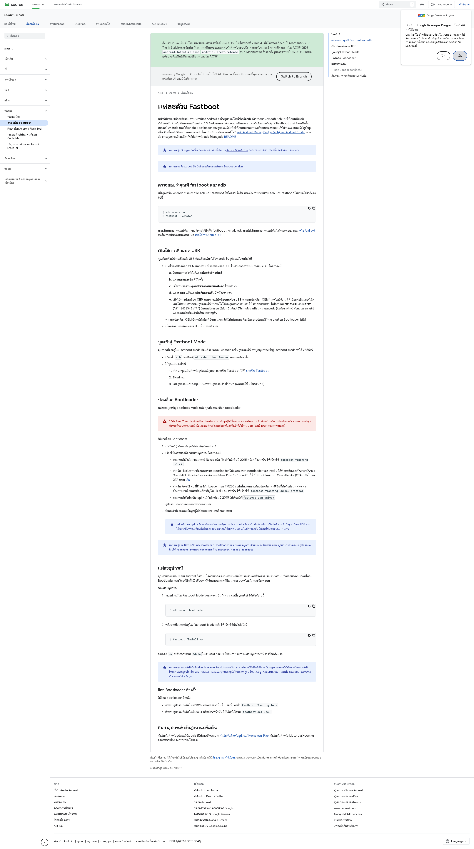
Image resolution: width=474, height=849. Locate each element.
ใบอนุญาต (105, 841)
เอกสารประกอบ (14, 15)
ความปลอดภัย (57, 24)
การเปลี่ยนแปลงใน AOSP (202, 56)
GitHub (58, 825)
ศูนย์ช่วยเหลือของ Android (348, 790)
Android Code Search (68, 4)
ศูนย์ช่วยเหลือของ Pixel (346, 796)
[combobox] (397, 4)
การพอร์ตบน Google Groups (210, 825)
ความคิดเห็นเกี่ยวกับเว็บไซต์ (150, 841)
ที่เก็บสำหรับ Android (66, 790)
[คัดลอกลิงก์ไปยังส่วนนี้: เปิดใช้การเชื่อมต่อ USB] (203, 251)
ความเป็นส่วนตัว (123, 841)
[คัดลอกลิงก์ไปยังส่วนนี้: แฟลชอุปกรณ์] (186, 568)
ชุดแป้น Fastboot (257, 371)
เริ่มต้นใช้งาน (32, 24)
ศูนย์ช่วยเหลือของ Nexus (347, 802)
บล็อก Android (202, 802)
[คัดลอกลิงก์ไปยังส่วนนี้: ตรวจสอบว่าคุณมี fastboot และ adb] (229, 185)
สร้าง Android (306, 231)
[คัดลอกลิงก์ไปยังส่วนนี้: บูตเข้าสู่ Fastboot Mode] (209, 342)
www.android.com (345, 808)
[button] (22, 59)
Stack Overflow (343, 820)
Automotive (159, 24)
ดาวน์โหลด (60, 802)
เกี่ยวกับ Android (64, 841)
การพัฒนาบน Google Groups (210, 820)
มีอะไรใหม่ (10, 24)
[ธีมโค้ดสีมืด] (309, 208)
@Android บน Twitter (206, 790)
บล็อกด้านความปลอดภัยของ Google (213, 808)
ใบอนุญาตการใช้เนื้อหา (224, 757)
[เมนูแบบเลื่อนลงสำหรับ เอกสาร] (45, 4)
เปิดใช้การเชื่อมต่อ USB (208, 235)
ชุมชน (80, 841)
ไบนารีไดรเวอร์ (62, 820)
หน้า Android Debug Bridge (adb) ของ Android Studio (271, 132)
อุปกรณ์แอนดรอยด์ (131, 24)
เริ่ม (460, 56)
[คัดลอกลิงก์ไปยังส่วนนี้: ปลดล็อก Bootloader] (202, 400)
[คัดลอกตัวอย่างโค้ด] (313, 208)
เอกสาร (36, 4)
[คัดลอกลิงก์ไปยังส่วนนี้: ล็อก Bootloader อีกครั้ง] (200, 690)
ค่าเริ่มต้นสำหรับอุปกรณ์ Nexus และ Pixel (244, 736)
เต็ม (188, 480)
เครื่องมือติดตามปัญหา (346, 825)
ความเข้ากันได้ (103, 24)
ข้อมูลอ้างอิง (184, 24)
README (230, 137)
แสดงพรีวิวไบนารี (63, 808)
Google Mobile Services (348, 814)
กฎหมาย (92, 841)
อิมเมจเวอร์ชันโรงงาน (65, 814)
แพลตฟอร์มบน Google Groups (212, 814)
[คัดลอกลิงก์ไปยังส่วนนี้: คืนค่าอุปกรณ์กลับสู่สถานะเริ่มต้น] (220, 728)
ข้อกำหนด (59, 796)
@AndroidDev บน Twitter (208, 796)
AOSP (161, 93)
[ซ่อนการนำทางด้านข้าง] (44, 842)
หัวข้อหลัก (80, 24)
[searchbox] (24, 36)
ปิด (443, 56)
